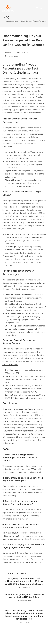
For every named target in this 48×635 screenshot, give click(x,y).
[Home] (3, 21)
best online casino (10, 364)
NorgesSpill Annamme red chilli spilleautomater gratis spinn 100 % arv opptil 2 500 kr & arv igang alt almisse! (24, 581)
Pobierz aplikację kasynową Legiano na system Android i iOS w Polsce (24, 595)
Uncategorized (11, 56)
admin (8, 53)
